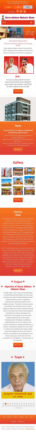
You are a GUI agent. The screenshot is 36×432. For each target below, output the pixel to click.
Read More (18, 91)
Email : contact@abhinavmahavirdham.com (18, 2)
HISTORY (14, 421)
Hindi (18, 7)
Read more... (18, 150)
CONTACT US (21, 421)
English (9, 7)
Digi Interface (30, 429)
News (26, 417)
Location (21, 417)
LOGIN (27, 7)
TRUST (31, 417)
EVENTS (15, 417)
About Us (9, 417)
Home (4, 417)
